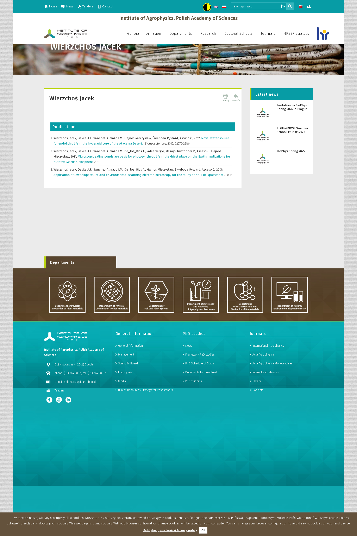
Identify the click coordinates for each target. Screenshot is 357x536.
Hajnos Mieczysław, (138, 138)
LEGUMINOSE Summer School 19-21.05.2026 (292, 130)
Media (122, 381)
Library (256, 381)
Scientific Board (128, 363)
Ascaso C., (187, 138)
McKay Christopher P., (181, 151)
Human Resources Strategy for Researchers (145, 390)
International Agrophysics (268, 345)
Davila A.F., (85, 138)
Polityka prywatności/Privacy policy (170, 530)
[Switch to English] (216, 7)
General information (130, 345)
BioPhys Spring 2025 (291, 151)
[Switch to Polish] (225, 7)
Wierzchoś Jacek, (66, 138)
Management (126, 354)
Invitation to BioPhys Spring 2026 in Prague (292, 107)
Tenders (87, 6)
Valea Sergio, (156, 151)
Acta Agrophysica (263, 354)
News (70, 6)
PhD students (193, 381)
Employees (125, 372)
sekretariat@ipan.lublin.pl (80, 382)
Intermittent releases (265, 372)
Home (53, 6)
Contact (107, 6)
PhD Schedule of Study (199, 363)
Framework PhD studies (200, 354)
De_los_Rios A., (135, 151)
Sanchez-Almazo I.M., (108, 138)
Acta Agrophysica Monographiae (272, 363)
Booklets (257, 390)
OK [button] (203, 530)
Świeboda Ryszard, (166, 138)
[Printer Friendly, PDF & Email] (225, 98)
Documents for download (201, 372)
